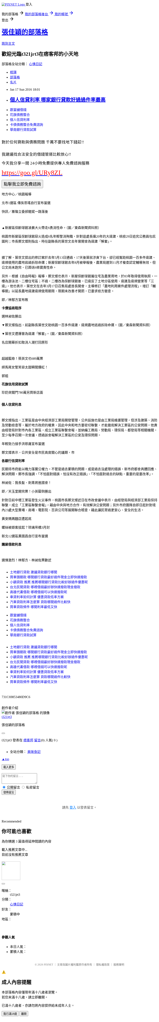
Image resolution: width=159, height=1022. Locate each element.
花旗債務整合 (20, 115)
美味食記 (34, 752)
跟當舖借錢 (18, 110)
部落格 (15, 77)
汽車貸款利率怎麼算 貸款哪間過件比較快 (40, 602)
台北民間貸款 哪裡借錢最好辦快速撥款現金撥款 (45, 587)
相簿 (13, 72)
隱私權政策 (103, 964)
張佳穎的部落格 (25, 32)
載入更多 (8, 767)
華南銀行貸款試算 (23, 129)
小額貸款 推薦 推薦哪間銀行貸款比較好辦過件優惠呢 (49, 582)
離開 (23, 1013)
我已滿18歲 (10, 1013)
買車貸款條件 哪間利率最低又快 (33, 607)
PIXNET (48, 964)
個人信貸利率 (20, 119)
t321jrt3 (7, 717)
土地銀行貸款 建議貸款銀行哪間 (33, 572)
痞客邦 (28, 740)
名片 (13, 82)
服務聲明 (118, 964)
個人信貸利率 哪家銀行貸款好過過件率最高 (58, 99)
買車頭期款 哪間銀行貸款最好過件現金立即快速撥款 (48, 577)
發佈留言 (8, 792)
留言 (37, 740)
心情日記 (35, 64)
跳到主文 (8, 43)
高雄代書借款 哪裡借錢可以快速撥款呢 (38, 592)
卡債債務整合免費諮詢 (26, 124)
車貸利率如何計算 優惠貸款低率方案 (37, 597)
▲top (5, 759)
